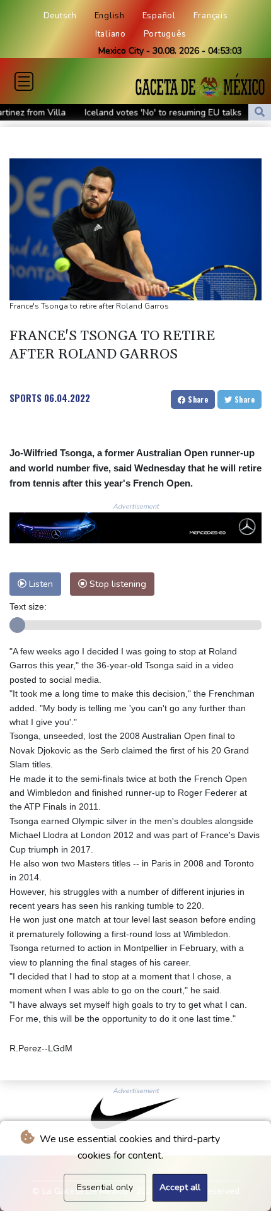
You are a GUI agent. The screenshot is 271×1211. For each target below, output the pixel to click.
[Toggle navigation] (24, 81)
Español (159, 15)
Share (197, 399)
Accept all (179, 1187)
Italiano (110, 34)
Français (210, 15)
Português (165, 34)
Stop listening (116, 583)
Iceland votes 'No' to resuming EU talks (138, 113)
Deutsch (60, 15)
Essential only (105, 1187)
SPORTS (25, 398)
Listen (39, 583)
